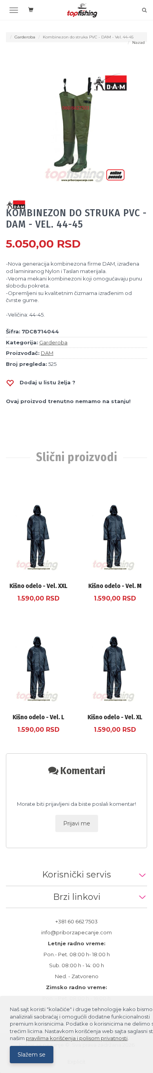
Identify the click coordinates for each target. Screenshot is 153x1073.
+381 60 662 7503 (76, 921)
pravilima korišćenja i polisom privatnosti (77, 1038)
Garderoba (25, 37)
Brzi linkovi (76, 897)
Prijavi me (76, 823)
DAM (47, 353)
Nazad (138, 42)
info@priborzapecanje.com (76, 932)
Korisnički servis (76, 874)
